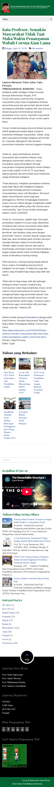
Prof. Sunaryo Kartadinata (14, 686)
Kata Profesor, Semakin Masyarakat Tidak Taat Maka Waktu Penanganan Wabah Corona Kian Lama (26, 36)
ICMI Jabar (7, 705)
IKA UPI (6, 609)
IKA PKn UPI (8, 709)
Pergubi (5, 635)
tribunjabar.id (32, 317)
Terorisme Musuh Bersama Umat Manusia (23, 418)
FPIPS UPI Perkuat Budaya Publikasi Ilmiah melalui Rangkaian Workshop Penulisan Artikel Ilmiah (31, 560)
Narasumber (37, 48)
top (27, 659)
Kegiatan (6, 616)
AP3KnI (6, 701)
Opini (4, 631)
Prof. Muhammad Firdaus (13, 682)
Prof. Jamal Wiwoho (11, 678)
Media (5, 624)
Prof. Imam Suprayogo (12, 674)
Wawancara (7, 643)
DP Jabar (6, 605)
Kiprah (5, 620)
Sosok (5, 639)
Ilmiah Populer (9, 612)
